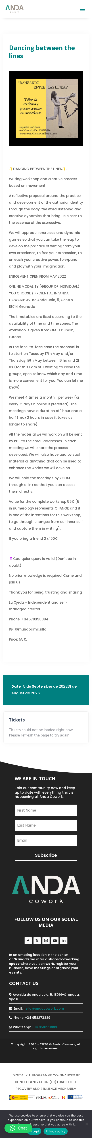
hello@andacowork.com (43, 1008)
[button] (18, 1128)
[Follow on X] (37, 940)
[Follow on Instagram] (46, 940)
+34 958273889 (44, 1027)
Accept (34, 1131)
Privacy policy (55, 1131)
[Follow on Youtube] (55, 940)
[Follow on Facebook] (28, 940)
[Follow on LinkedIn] (63, 940)
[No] (86, 1124)
